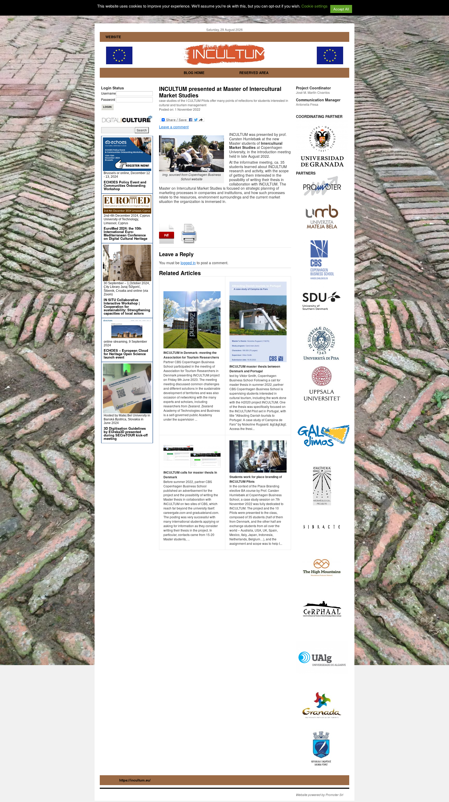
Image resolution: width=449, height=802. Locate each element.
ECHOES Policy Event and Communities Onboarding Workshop (125, 185)
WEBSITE (113, 36)
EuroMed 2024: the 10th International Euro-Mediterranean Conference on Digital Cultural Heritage (125, 233)
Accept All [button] (341, 8)
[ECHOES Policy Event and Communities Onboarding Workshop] (127, 169)
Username (108, 93)
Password (108, 99)
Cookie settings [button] (314, 6)
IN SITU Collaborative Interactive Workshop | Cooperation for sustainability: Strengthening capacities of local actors (127, 306)
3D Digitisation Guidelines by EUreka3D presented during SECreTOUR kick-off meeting (126, 433)
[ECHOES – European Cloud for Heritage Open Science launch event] (127, 337)
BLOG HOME (194, 72)
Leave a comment (174, 126)
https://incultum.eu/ (135, 780)
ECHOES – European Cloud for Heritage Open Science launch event (126, 354)
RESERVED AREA (253, 72)
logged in (188, 262)
